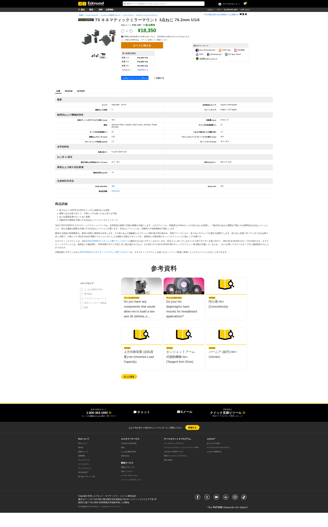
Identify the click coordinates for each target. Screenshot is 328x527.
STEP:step (226, 50)
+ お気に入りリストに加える (135, 78)
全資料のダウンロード (208, 58)
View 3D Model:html (207, 50)
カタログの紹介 (213, 443)
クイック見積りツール (226, 412)
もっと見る (129, 376)
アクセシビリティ (115, 506)
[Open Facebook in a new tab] (197, 498)
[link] (246, 2)
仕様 (58, 91)
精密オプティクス (127, 467)
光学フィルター (127, 471)
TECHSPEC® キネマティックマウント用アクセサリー (105, 252)
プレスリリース (84, 460)
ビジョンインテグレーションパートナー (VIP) (181, 447)
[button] (232, 9)
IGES (201, 54)
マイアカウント (230, 4)
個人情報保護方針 (83, 506)
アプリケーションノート (95, 298)
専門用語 (88, 294)
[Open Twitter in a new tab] (207, 498)
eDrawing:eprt (216, 54)
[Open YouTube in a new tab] (216, 498)
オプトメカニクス (92, 15)
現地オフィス (83, 452)
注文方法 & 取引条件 (129, 443)
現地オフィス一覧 (96, 416)
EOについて (82, 443)
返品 (122, 447)
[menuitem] (84, 9)
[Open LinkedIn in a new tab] (225, 498)
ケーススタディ (84, 464)
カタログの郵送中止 (214, 452)
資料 (101, 9)
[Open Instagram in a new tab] (235, 498)
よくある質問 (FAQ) (93, 289)
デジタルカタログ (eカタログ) (218, 447)
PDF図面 (241, 50)
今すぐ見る (141, 302)
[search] (163, 3)
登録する (192, 427)
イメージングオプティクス (131, 480)
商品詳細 (69, 91)
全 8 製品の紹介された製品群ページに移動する (222, 14)
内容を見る (116, 191)
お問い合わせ (245, 10)
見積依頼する (142, 70)
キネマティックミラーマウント (147, 15)
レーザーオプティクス (129, 475)
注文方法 (106, 506)
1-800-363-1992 (231, 10)
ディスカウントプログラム (174, 443)
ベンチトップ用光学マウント (111, 15)
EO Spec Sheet (234, 54)
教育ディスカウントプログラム (175, 456)
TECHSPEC (83, 472)
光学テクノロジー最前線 (95, 303)
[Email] (240, 14)
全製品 (81, 15)
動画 (86, 307)
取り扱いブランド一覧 (86, 477)
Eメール (186, 412)
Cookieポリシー (96, 506)
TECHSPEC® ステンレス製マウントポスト (108, 241)
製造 (91, 9)
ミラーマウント (128, 15)
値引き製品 (168, 460)
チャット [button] (143, 412)
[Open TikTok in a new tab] (243, 498)
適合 (113, 186)
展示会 (80, 447)
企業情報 (109, 9)
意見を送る (125, 456)
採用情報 (81, 456)
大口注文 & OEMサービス (173, 452)
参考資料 (81, 91)
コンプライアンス (84, 468)
